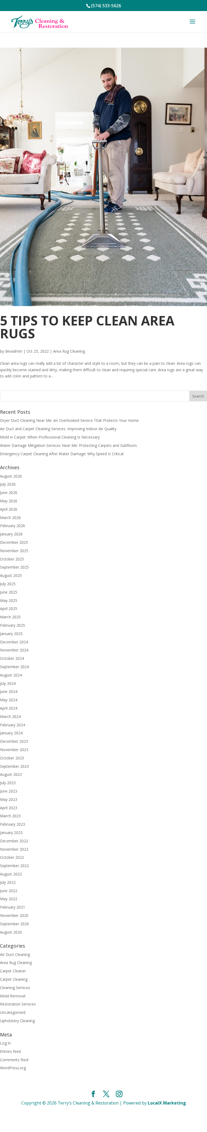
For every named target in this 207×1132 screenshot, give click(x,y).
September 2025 (14, 567)
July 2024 (8, 683)
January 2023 (11, 832)
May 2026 (8, 500)
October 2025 (12, 559)
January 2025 (11, 633)
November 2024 (14, 650)
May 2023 (8, 799)
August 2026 (11, 476)
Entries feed (10, 1051)
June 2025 (8, 592)
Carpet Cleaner (13, 970)
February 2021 (12, 907)
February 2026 (12, 525)
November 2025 (14, 550)
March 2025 (10, 616)
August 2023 (11, 774)
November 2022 (14, 849)
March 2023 (10, 815)
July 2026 (8, 484)
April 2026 (8, 509)
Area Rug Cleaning (69, 351)
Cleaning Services (15, 987)
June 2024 (8, 691)
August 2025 (11, 575)
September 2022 (14, 865)
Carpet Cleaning (13, 979)
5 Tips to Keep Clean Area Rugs (87, 327)
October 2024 (12, 658)
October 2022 (12, 857)
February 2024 (12, 724)
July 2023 (8, 782)
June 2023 (8, 791)
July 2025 (8, 583)
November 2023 (14, 749)
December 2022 (14, 840)
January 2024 (11, 732)
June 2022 (8, 890)
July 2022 (8, 882)
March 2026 (10, 517)
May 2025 (8, 600)
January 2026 (11, 534)
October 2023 (12, 757)
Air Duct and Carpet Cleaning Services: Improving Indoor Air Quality (58, 428)
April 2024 (8, 708)
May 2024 (8, 699)
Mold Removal (12, 995)
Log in (5, 1043)
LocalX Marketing (167, 1103)
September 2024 (14, 666)
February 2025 (12, 625)
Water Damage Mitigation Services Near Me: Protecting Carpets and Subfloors (68, 445)
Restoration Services (18, 1004)
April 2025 (8, 608)
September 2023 (14, 766)
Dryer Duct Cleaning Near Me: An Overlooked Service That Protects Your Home (69, 420)
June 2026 (8, 492)
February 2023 (12, 824)
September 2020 (14, 923)
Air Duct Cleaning (15, 954)
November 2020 (14, 915)
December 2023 (14, 741)
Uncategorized (12, 1012)
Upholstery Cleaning (17, 1020)
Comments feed (14, 1059)
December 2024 (14, 641)
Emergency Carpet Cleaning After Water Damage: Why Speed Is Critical (61, 453)
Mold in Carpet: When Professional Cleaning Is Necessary (50, 437)
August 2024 (11, 675)
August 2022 (11, 874)
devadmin (13, 351)
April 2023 (8, 807)
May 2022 (8, 898)
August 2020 (11, 932)
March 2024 (10, 716)
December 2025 (14, 542)
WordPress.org (13, 1067)
